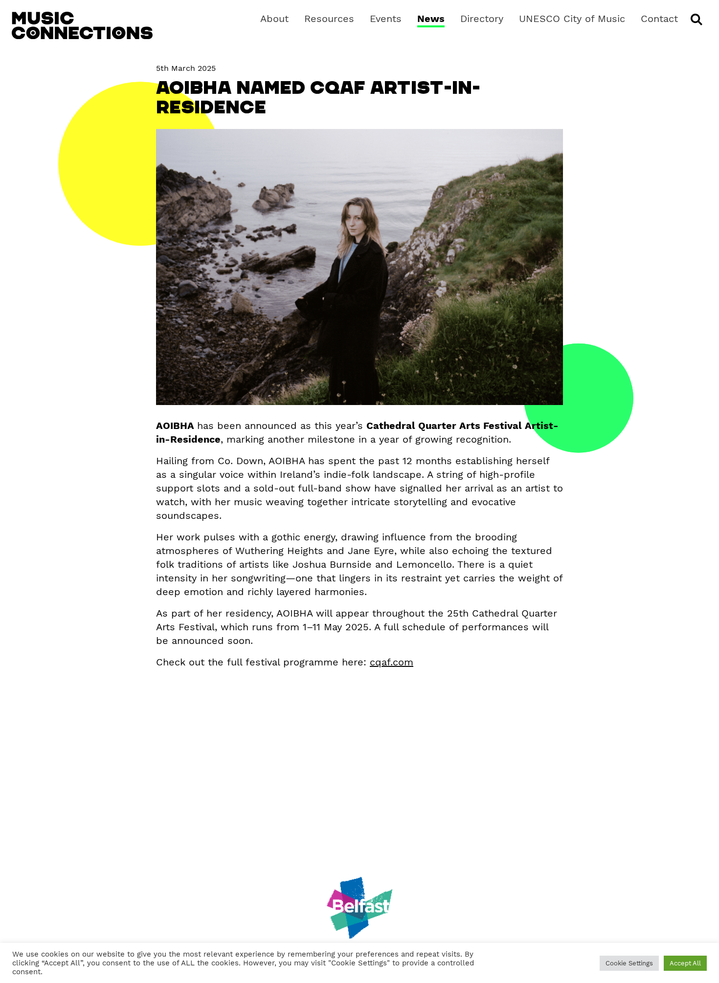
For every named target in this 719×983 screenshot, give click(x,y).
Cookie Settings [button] (629, 963)
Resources (329, 18)
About (274, 18)
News (431, 18)
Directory (481, 18)
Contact (659, 18)
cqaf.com (391, 662)
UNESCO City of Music (572, 18)
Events (386, 18)
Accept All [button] (685, 963)
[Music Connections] (82, 25)
